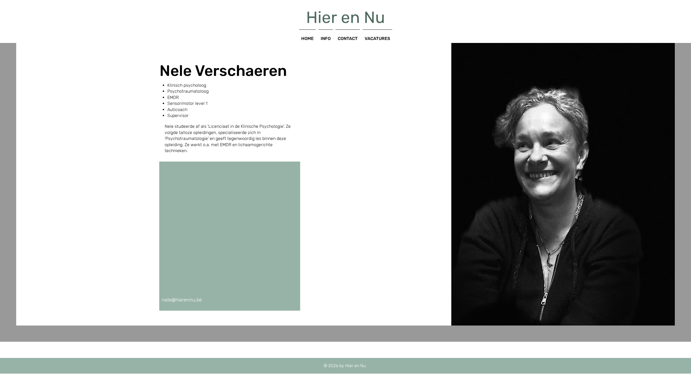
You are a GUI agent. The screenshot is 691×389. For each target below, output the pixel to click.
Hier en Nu (345, 17)
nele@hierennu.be (182, 300)
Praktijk (251, 25)
